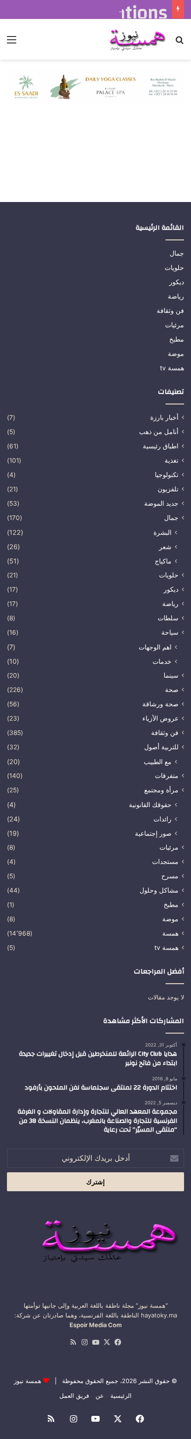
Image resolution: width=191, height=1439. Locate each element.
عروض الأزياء (160, 718)
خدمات (162, 661)
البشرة (162, 532)
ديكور (176, 282)
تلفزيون (168, 489)
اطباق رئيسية (160, 446)
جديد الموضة (161, 503)
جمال (177, 253)
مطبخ (176, 339)
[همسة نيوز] (136, 39)
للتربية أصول (161, 747)
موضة (176, 353)
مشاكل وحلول (159, 890)
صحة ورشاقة (160, 704)
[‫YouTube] (95, 1342)
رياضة (176, 296)
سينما (171, 675)
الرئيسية (121, 1395)
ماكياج (163, 561)
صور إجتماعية (153, 833)
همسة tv (172, 368)
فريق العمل (74, 1395)
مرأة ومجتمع (161, 790)
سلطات (168, 618)
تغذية (171, 460)
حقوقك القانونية (150, 804)
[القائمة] (11, 42)
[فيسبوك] (117, 1342)
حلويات (174, 267)
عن (100, 1395)
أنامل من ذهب (158, 431)
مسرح (169, 876)
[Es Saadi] (95, 86)
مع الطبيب (158, 761)
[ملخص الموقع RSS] (73, 1342)
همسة (170, 933)
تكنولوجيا (166, 474)
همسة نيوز (27, 1380)
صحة (171, 689)
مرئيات (174, 325)
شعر (165, 547)
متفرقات (166, 775)
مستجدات (165, 861)
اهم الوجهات (155, 647)
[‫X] (106, 1342)
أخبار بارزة (164, 417)
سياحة (169, 632)
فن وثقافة (170, 310)
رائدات (162, 819)
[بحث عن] (179, 42)
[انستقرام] (84, 1342)
